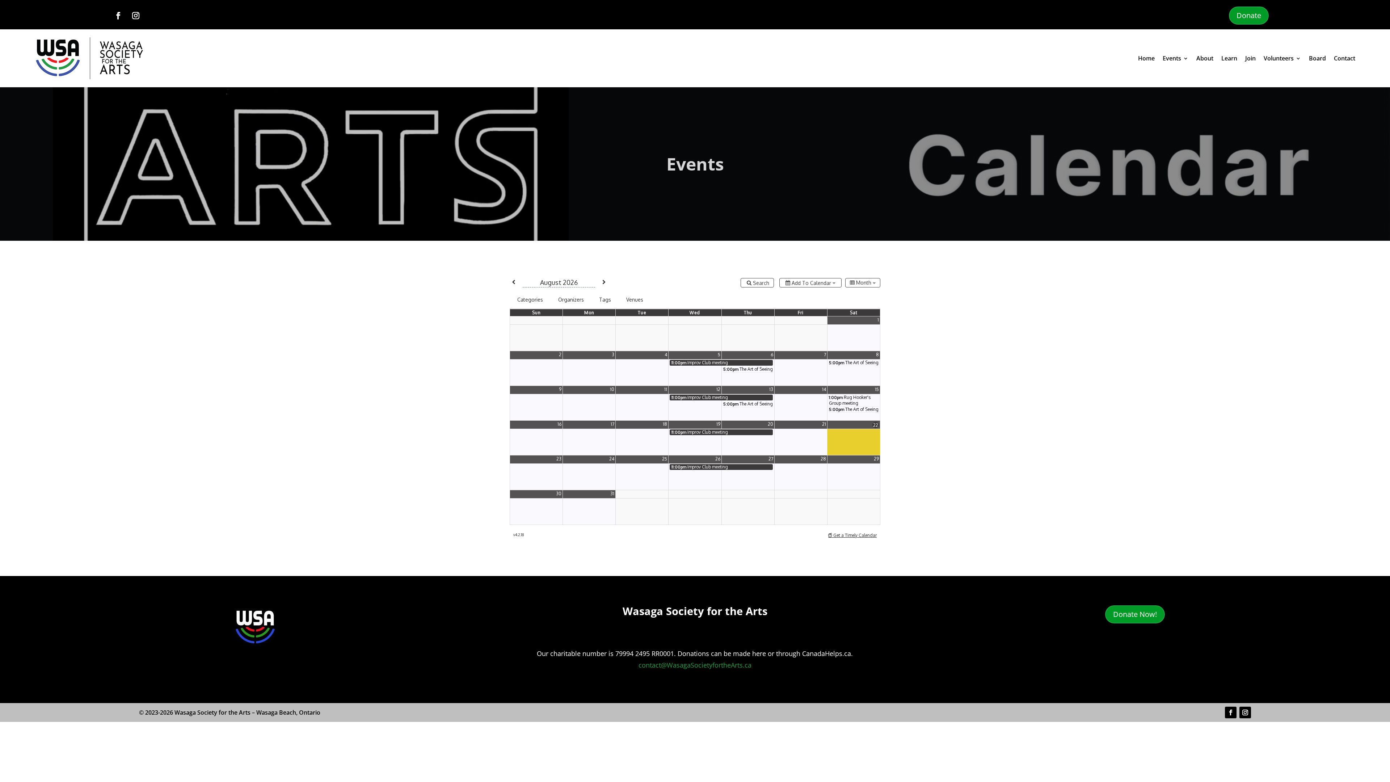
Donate (1249, 15)
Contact (1344, 58)
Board (1317, 58)
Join (1250, 58)
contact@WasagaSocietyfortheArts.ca (695, 665)
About (1204, 58)
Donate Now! (1135, 614)
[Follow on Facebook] (118, 15)
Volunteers (1279, 58)
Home (1146, 58)
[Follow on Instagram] (136, 15)
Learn (1229, 58)
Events (1172, 58)
